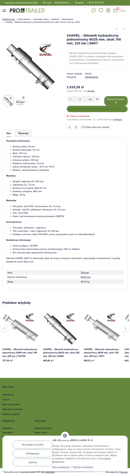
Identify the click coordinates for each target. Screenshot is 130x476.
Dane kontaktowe (61, 467)
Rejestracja (8, 394)
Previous (4, 328)
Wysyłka (90, 91)
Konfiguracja (32, 453)
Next (125, 328)
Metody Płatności (43, 428)
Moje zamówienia (11, 404)
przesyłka (50, 472)
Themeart (123, 472)
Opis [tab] (8, 133)
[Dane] (93, 10)
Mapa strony (41, 432)
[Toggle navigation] (4, 10)
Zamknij (33, 462)
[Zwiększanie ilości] (97, 99)
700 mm (85, 272)
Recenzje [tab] (23, 133)
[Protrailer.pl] (27, 10)
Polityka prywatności (83, 467)
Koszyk (6, 399)
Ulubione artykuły (11, 414)
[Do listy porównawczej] (69, 127)
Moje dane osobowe (12, 409)
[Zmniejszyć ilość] (70, 99)
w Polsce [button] (117, 119)
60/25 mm (86, 277)
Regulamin (7, 432)
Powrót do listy (8, 19)
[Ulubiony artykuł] (76, 127)
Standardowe (91, 77)
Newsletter (7, 428)
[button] (101, 10)
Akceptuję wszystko (33, 444)
